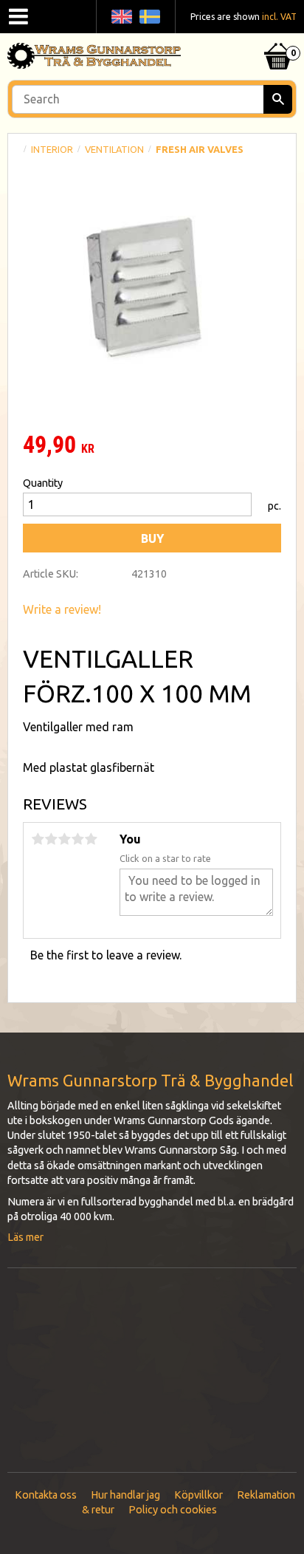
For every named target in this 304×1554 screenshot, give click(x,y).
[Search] (277, 99)
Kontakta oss (46, 1495)
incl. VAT (279, 16)
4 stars (77, 839)
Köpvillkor (198, 1495)
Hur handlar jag (125, 1495)
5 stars (90, 839)
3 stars (64, 839)
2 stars (51, 839)
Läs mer (25, 1237)
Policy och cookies (172, 1510)
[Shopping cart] (278, 37)
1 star (37, 839)
